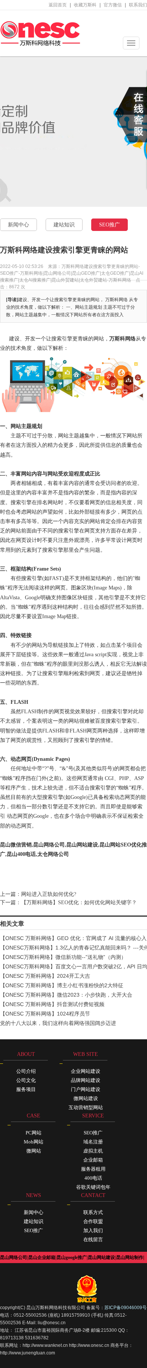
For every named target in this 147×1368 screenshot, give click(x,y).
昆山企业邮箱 (41, 1257)
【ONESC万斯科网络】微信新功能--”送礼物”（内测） (63, 957)
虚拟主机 (93, 1151)
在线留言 (93, 1239)
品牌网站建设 (85, 1080)
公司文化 (26, 1080)
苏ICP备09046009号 (125, 1307)
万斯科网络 (122, 339)
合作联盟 (93, 1221)
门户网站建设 (85, 1089)
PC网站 (33, 1133)
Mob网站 (33, 1142)
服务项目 (26, 1089)
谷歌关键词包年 (93, 1187)
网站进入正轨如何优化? (48, 894)
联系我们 (138, 5)
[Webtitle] (40, 33)
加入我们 (93, 1230)
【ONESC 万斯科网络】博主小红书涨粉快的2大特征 (61, 985)
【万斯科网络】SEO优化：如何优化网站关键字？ (79, 902)
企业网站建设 (85, 1071)
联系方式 (93, 1212)
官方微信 (113, 5)
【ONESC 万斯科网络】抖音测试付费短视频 (52, 1004)
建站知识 (64, 225)
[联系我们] (131, 115)
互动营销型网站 (86, 1107)
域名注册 (93, 1142)
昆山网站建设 (101, 1257)
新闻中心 (18, 225)
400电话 (93, 1178)
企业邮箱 (93, 1160)
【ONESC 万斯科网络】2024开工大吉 (45, 976)
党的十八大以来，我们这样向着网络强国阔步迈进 (58, 1023)
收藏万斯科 (85, 5)
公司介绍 (26, 1071)
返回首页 (58, 5)
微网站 (33, 1151)
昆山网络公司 (13, 1257)
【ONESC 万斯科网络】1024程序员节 (45, 1014)
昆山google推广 (72, 1257)
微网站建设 (86, 1098)
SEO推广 (109, 225)
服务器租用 (93, 1169)
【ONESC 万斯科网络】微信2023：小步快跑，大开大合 (66, 995)
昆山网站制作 (129, 1257)
